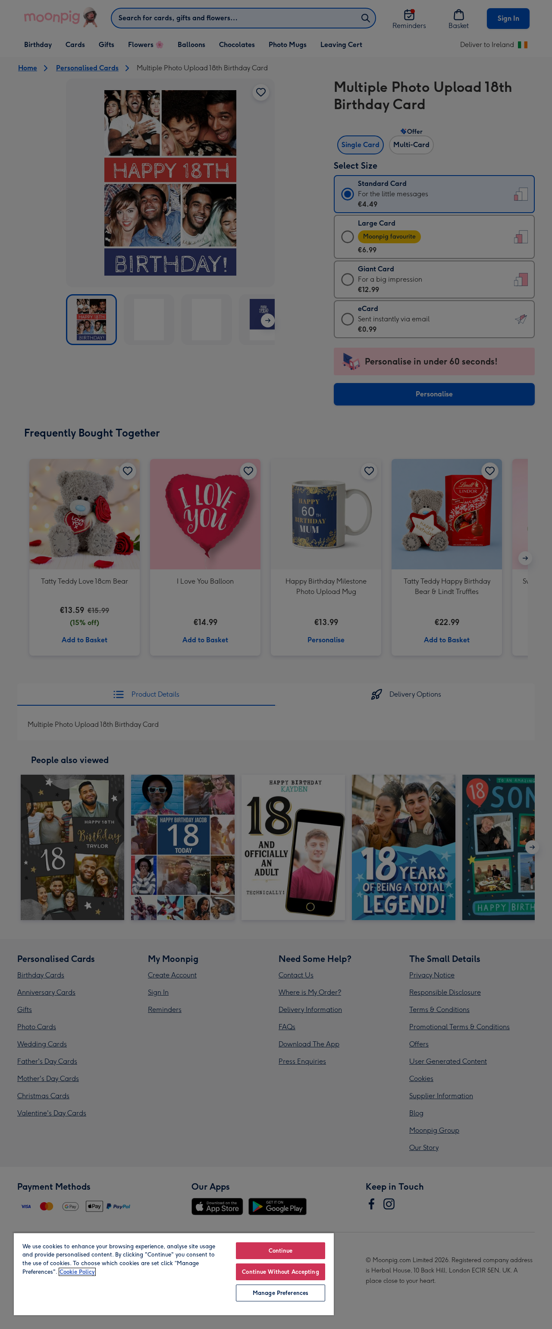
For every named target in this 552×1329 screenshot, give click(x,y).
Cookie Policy (77, 1272)
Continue (281, 1250)
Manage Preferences (280, 1293)
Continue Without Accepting (280, 1272)
